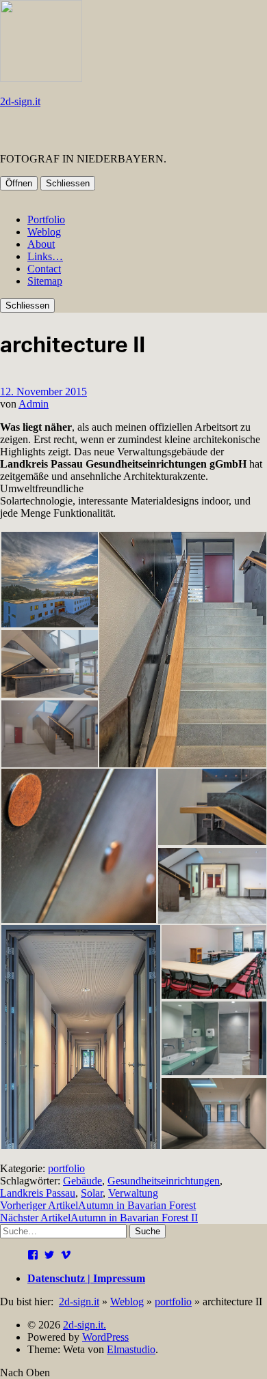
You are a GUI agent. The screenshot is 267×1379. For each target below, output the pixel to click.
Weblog (44, 232)
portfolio (66, 1168)
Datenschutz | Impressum (86, 1278)
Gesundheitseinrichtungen (163, 1180)
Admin (33, 404)
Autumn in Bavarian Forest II (99, 1217)
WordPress (105, 1337)
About (41, 244)
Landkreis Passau (37, 1193)
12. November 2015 (43, 391)
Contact (44, 268)
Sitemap (44, 281)
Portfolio (46, 219)
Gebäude (82, 1180)
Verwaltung (133, 1193)
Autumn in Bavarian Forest (98, 1205)
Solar (92, 1193)
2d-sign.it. (84, 1325)
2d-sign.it (20, 101)
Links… (45, 256)
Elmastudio (131, 1349)
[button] (49, 579)
